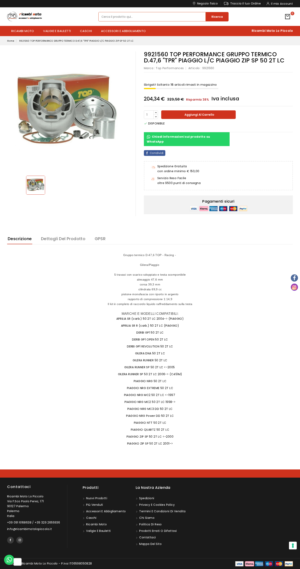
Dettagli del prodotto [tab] (63, 239)
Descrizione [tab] (20, 239)
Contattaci (19, 486)
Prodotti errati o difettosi (157, 531)
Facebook (10, 540)
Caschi (86, 31)
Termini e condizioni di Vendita (162, 511)
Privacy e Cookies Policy (156, 505)
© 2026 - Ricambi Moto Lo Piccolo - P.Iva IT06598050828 (49, 563)
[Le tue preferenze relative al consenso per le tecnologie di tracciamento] (293, 545)
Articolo (194, 68)
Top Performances (170, 68)
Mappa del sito (150, 544)
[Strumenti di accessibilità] (17, 562)
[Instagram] (294, 287)
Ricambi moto (22, 31)
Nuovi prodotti (96, 498)
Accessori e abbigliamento (123, 31)
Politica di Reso (150, 524)
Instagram (19, 540)
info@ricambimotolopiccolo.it (29, 529)
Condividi (157, 153)
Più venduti (94, 505)
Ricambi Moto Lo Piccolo (272, 31)
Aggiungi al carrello (199, 115)
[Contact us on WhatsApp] (9, 560)
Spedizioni (146, 498)
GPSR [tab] (100, 239)
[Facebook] (294, 278)
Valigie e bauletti (57, 31)
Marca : (149, 68)
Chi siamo (146, 518)
